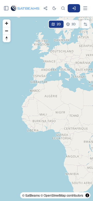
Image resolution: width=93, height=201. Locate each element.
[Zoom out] (6, 31)
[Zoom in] (6, 23)
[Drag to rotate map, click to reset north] (6, 38)
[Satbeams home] (25, 8)
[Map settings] (85, 24)
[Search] (63, 8)
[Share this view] (45, 8)
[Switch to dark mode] (54, 8)
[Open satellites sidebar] (6, 8)
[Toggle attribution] (87, 195)
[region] (46, 109)
